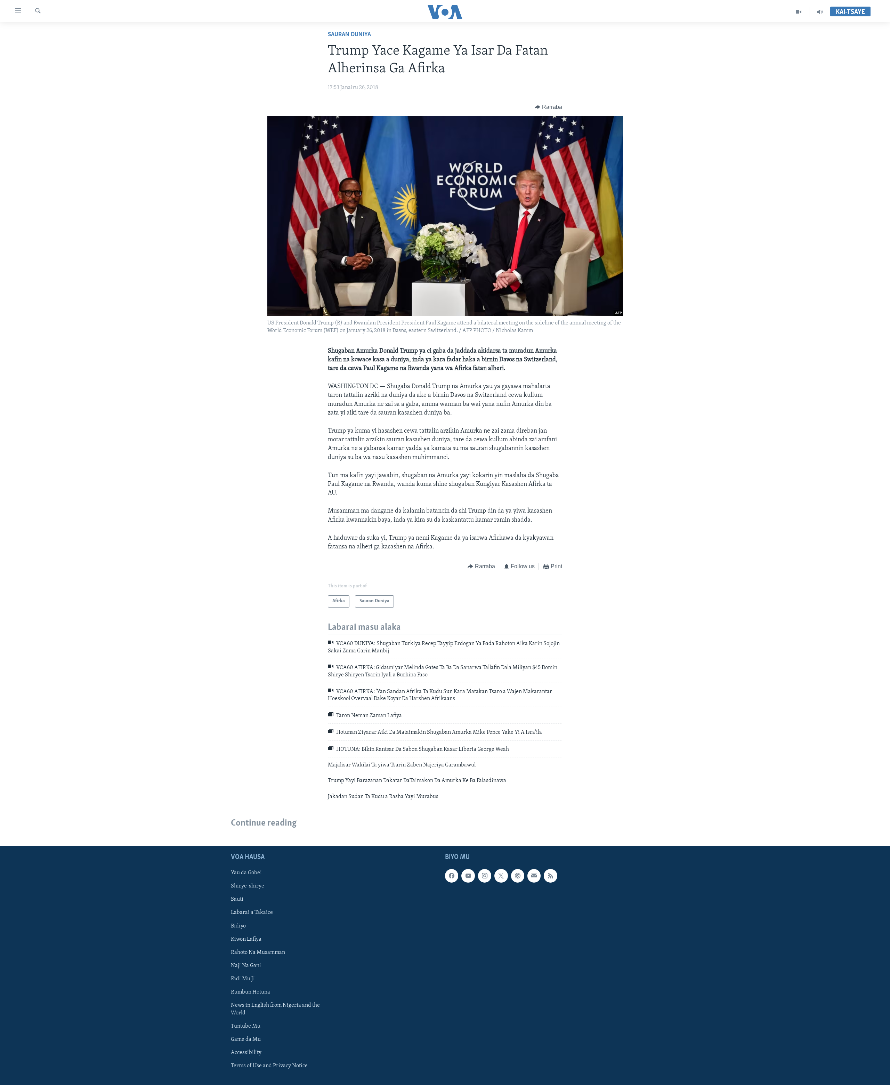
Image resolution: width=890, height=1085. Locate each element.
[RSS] (550, 875)
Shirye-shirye (247, 886)
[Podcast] (517, 875)
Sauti (237, 899)
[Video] (798, 12)
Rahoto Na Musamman (258, 952)
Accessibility (246, 1052)
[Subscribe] (534, 875)
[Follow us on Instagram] (484, 875)
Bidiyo (238, 926)
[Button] (548, 107)
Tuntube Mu (245, 1026)
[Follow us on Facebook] (451, 875)
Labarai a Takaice (252, 913)
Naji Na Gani (246, 966)
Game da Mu (246, 1039)
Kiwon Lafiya (246, 939)
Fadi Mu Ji (243, 979)
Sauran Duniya (349, 35)
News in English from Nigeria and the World (275, 1009)
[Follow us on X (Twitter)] (501, 875)
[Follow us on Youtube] (468, 875)
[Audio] (819, 12)
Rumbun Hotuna (250, 992)
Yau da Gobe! (246, 873)
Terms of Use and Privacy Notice (269, 1066)
